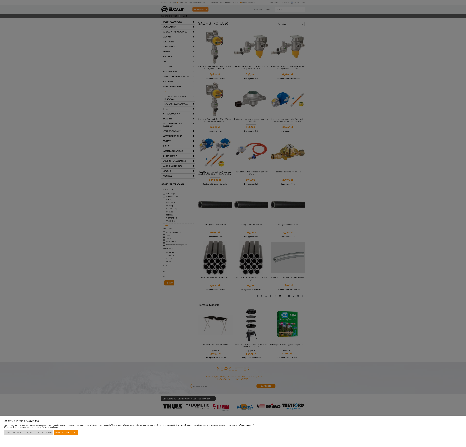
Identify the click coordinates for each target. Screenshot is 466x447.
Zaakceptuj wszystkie (65, 433)
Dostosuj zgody (44, 433)
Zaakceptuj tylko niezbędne (18, 433)
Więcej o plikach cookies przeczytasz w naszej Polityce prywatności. (31, 427)
